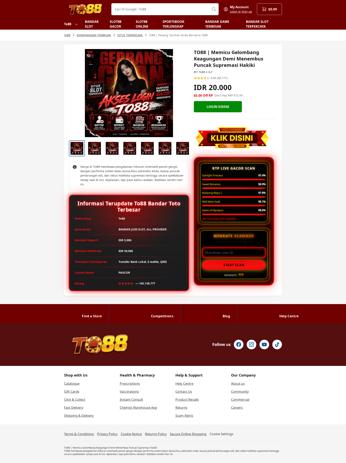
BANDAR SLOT (92, 24)
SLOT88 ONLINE (142, 24)
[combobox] (165, 9)
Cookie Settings (221, 434)
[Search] (213, 9)
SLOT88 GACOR (115, 24)
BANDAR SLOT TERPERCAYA (257, 24)
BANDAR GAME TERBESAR (217, 24)
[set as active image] (77, 148)
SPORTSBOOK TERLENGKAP (173, 24)
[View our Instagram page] (251, 344)
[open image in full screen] (129, 93)
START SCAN (233, 265)
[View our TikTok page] (277, 344)
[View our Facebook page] (238, 344)
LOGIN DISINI (218, 106)
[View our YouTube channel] (264, 344)
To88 (67, 24)
